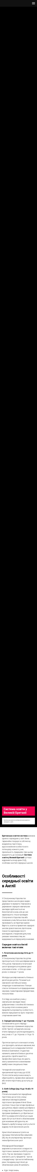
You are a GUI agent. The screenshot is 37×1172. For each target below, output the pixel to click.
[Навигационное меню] (33, 3)
